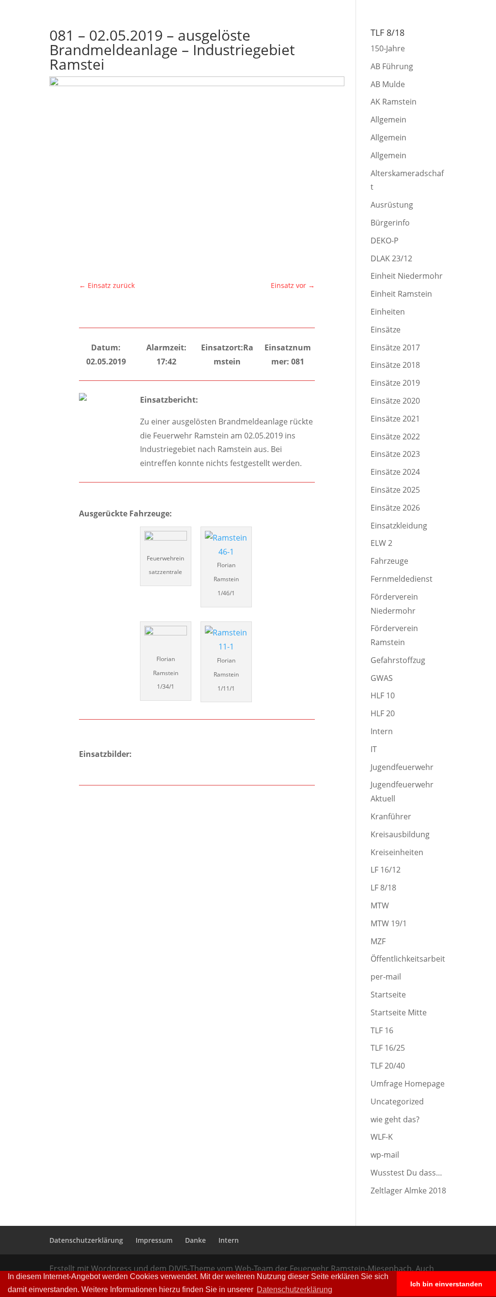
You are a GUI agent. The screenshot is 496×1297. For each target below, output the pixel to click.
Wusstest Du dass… (406, 1172)
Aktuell (205, 34)
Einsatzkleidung (399, 525)
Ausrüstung (392, 204)
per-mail (386, 976)
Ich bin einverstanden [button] (446, 1284)
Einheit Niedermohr (407, 276)
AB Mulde (388, 84)
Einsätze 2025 (395, 489)
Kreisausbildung (400, 834)
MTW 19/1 (389, 923)
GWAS (382, 678)
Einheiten (388, 311)
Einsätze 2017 (395, 347)
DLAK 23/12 (391, 258)
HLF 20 (383, 713)
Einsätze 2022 (395, 436)
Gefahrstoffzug (398, 660)
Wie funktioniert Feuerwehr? (277, 34)
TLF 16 (382, 1030)
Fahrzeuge (389, 561)
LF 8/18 (383, 887)
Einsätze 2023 (395, 454)
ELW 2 (381, 543)
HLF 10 (383, 695)
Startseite (388, 994)
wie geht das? (395, 1119)
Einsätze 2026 (395, 507)
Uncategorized (397, 1101)
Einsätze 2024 (395, 472)
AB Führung (392, 66)
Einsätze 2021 (395, 418)
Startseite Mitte (399, 1012)
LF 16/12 (386, 869)
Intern (438, 7)
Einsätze (386, 329)
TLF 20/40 (388, 1065)
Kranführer (391, 816)
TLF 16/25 (388, 1047)
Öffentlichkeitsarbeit (408, 958)
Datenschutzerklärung (321, 7)
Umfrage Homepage (408, 1083)
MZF (378, 941)
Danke (411, 7)
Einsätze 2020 (395, 400)
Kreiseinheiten (397, 852)
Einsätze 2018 (395, 365)
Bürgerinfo (354, 34)
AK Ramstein (394, 101)
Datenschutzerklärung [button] (294, 1289)
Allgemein (388, 119)
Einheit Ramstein (401, 293)
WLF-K (382, 1136)
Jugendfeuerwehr (402, 767)
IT (374, 749)
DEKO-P (385, 240)
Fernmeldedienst (402, 578)
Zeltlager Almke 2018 (408, 1190)
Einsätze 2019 (395, 382)
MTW (380, 905)
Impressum (377, 7)
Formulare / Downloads (422, 34)
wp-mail (385, 1154)
